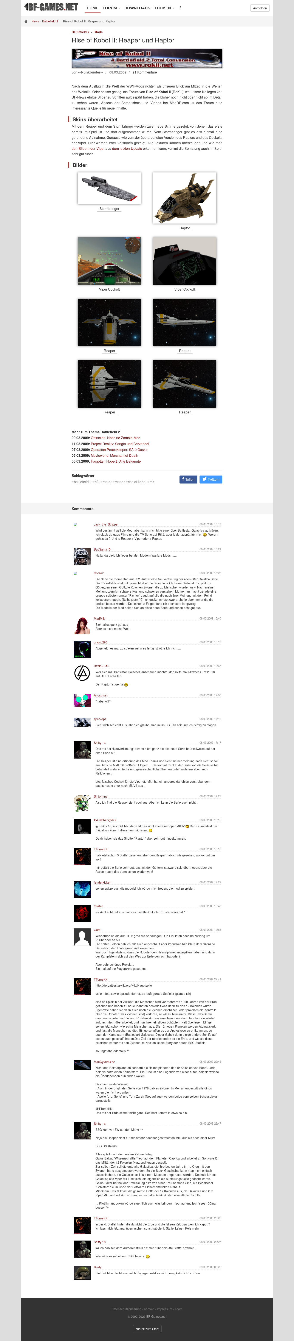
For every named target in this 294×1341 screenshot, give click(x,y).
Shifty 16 (100, 742)
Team (179, 1309)
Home (92, 8)
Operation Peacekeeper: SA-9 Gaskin (119, 449)
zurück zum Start (147, 1329)
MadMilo (99, 618)
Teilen (189, 479)
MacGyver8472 (104, 1061)
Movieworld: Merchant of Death (114, 455)
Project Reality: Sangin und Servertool (120, 443)
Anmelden (260, 8)
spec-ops (100, 719)
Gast (97, 930)
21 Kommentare (145, 72)
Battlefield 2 (50, 21)
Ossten (99, 906)
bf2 (97, 481)
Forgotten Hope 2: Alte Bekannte (116, 461)
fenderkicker (102, 882)
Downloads (137, 8)
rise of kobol (137, 481)
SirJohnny (100, 796)
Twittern (213, 479)
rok (152, 481)
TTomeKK (100, 849)
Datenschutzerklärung (126, 1309)
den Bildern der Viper (88, 148)
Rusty (98, 1267)
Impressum (164, 1309)
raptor (107, 481)
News (35, 21)
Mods (98, 32)
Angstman (101, 695)
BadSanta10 (102, 549)
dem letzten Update (127, 148)
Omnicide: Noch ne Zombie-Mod (115, 437)
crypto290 (100, 642)
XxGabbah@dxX (105, 820)
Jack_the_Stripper (106, 524)
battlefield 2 (82, 481)
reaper (120, 481)
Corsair (99, 573)
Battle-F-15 (101, 666)
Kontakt (149, 1309)
